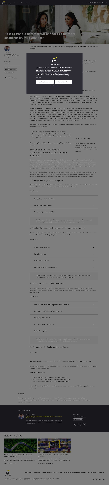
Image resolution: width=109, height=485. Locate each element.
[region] (54, 73)
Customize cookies (54, 85)
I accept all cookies (63, 81)
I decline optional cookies (45, 81)
